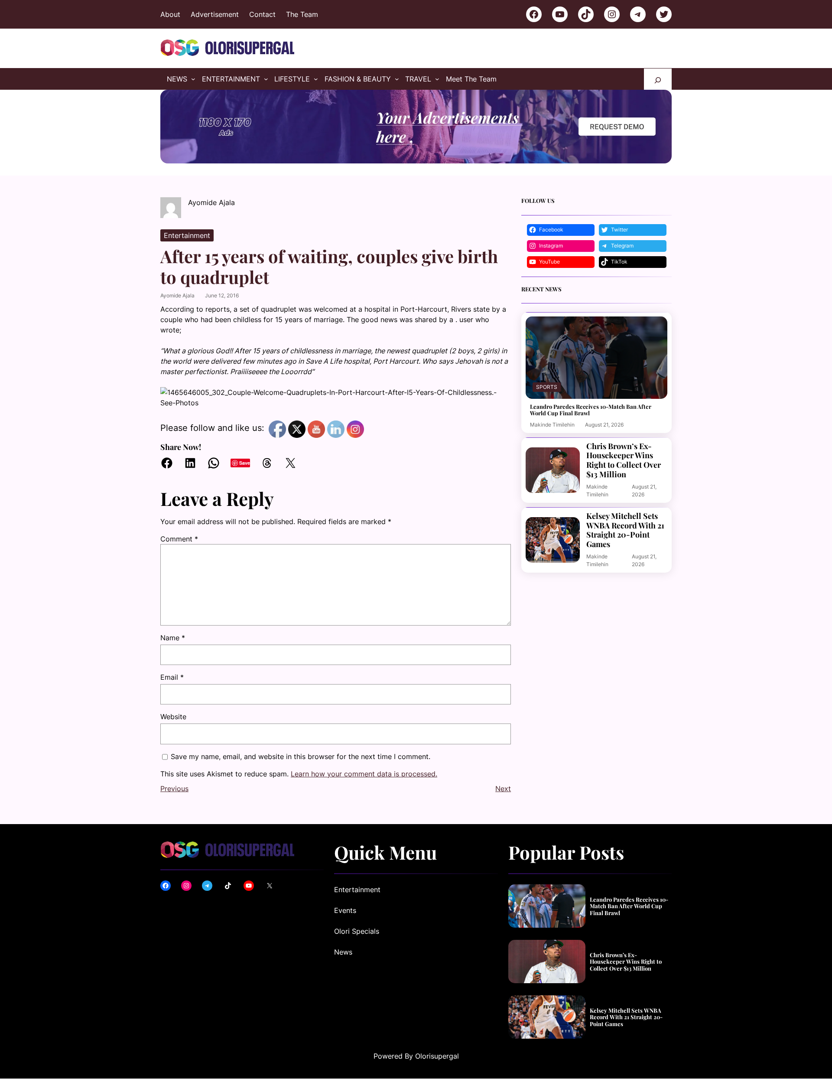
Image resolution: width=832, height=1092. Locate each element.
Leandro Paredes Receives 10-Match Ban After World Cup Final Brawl (590, 410)
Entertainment (187, 235)
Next (503, 788)
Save (244, 463)
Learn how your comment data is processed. (364, 773)
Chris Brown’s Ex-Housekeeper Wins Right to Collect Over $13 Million (623, 460)
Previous (174, 788)
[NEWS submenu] (193, 79)
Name (172, 637)
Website (173, 716)
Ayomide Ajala (177, 295)
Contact (262, 14)
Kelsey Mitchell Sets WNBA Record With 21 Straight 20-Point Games (625, 530)
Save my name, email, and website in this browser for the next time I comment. (300, 756)
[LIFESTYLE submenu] (316, 79)
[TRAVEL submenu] (437, 79)
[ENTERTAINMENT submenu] (266, 79)
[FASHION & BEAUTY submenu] (397, 79)
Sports (546, 387)
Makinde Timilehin (552, 424)
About (170, 14)
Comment (179, 539)
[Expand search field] (658, 79)
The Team (302, 14)
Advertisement (215, 14)
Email (172, 677)
